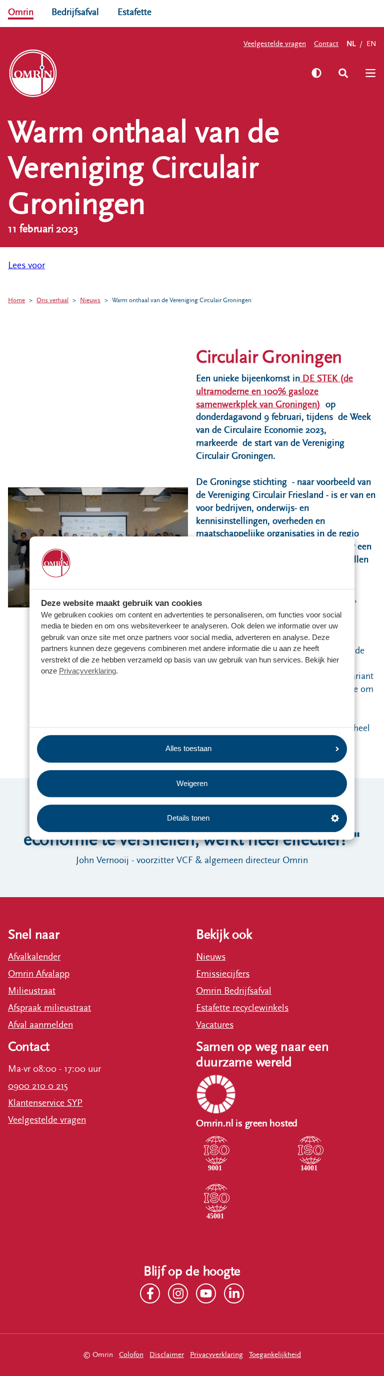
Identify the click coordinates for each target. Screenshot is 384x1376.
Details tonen (188, 818)
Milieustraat (32, 990)
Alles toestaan (189, 748)
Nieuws (90, 300)
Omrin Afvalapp (39, 973)
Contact (326, 44)
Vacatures (215, 1024)
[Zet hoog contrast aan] (316, 73)
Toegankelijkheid (275, 1354)
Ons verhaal (52, 300)
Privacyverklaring (87, 671)
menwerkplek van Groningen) (262, 404)
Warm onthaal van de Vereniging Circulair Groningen (182, 300)
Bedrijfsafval (75, 12)
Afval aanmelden (40, 1024)
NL (351, 44)
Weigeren (192, 783)
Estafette (135, 12)
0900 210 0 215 (38, 1085)
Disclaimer (167, 1354)
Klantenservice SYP (45, 1102)
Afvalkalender (34, 956)
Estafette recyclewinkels (242, 1007)
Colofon (131, 1354)
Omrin (21, 12)
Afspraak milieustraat (49, 1007)
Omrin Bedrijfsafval (234, 990)
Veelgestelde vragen (275, 44)
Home (16, 300)
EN (371, 44)
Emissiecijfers (223, 973)
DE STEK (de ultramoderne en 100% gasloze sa (274, 391)
